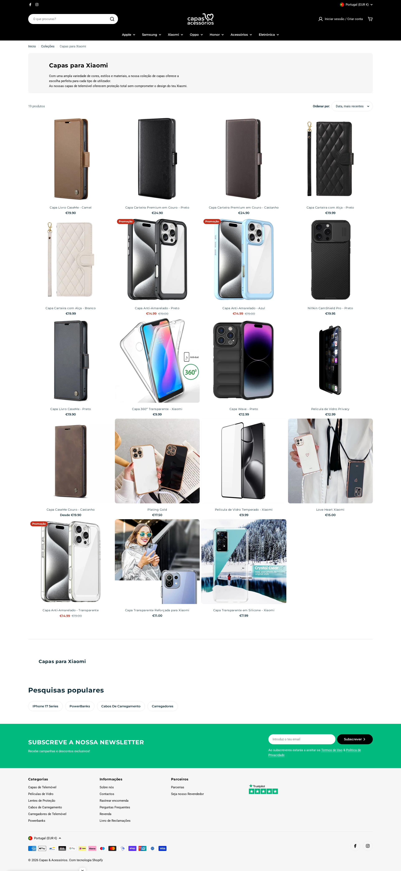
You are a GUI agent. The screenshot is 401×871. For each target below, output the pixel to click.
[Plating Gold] (157, 461)
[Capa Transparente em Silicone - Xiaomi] (243, 561)
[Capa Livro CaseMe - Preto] (70, 360)
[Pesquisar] (112, 19)
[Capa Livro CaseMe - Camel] (70, 158)
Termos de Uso (332, 750)
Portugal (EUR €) (357, 4)
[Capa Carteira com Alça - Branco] (70, 259)
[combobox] (73, 19)
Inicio (32, 46)
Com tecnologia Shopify (86, 860)
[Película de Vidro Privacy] (330, 360)
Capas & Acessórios (53, 860)
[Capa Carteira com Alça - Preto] (330, 158)
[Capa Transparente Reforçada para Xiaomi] (157, 561)
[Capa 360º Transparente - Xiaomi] (157, 360)
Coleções (48, 46)
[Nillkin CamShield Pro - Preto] (330, 259)
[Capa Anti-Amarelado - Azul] (243, 259)
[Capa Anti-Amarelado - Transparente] (70, 561)
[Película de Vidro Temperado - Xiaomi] (243, 461)
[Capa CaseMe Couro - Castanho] (70, 461)
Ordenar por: (321, 106)
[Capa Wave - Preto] (243, 360)
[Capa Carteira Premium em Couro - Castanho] (243, 158)
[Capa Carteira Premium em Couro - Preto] (157, 158)
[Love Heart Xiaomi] (330, 461)
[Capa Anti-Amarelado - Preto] (157, 259)
